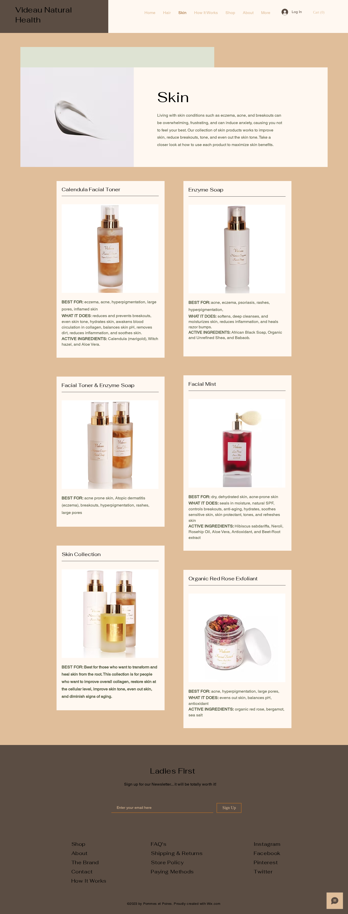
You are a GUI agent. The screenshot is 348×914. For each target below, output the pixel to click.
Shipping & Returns (177, 853)
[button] (319, 12)
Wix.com (214, 904)
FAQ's (158, 844)
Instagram (267, 844)
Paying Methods (173, 871)
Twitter (263, 871)
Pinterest (266, 862)
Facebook (267, 853)
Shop (78, 844)
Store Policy (167, 862)
